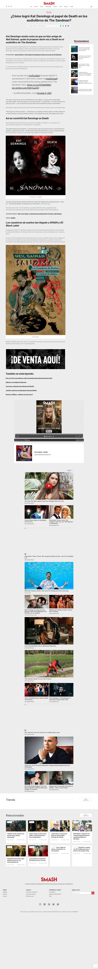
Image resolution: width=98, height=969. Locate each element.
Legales (28, 890)
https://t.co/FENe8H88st (39, 84)
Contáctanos (52, 892)
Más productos (86, 799)
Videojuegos (48, 6)
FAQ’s (50, 896)
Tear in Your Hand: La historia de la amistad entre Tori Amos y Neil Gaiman (40, 214)
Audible (13, 218)
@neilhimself (51, 78)
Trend (60, 6)
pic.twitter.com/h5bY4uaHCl (25, 87)
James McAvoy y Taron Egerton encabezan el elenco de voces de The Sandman (38, 54)
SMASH (5, 890)
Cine (31, 6)
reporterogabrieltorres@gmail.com (42, 454)
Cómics (36, 6)
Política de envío (30, 896)
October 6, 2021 (44, 93)
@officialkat (34, 75)
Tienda (71, 6)
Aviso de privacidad (30, 894)
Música (55, 6)
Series (41, 6)
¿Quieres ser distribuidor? (55, 894)
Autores (5, 896)
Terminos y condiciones (31, 892)
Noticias (5, 894)
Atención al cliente (55, 890)
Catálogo (5, 892)
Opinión (66, 6)
